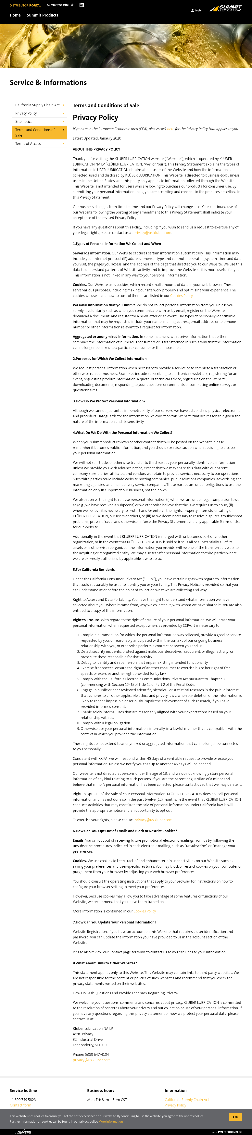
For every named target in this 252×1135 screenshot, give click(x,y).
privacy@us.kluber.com (152, 232)
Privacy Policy (26, 113)
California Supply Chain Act (37, 105)
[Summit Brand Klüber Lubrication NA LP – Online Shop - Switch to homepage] (225, 8)
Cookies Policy (181, 295)
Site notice (24, 121)
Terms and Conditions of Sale (35, 132)
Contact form (20, 1105)
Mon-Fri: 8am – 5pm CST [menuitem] (107, 1099)
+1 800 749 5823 (23, 1099)
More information (110, 1121)
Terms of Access (28, 143)
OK (235, 1117)
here (170, 128)
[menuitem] (60, 5)
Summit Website (58, 5)
